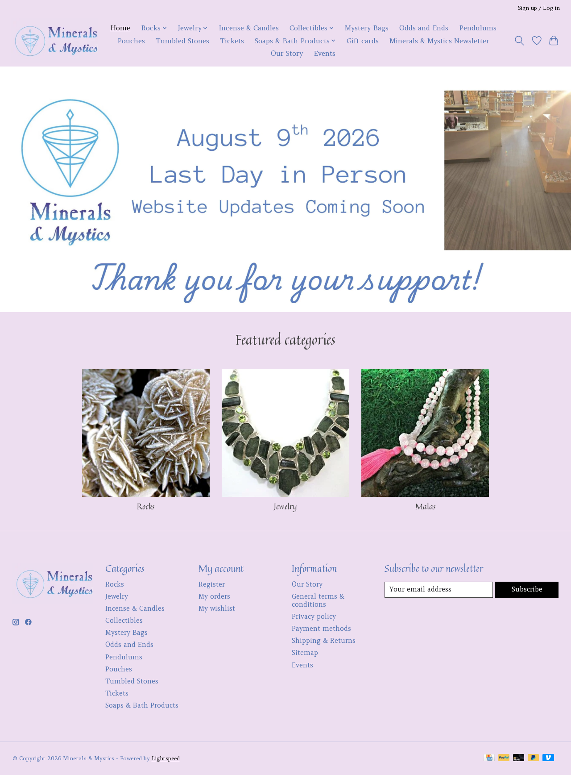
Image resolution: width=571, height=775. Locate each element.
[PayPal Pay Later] (533, 758)
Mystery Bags (367, 28)
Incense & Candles (249, 28)
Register (212, 584)
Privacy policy (314, 616)
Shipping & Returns (324, 641)
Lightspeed (166, 758)
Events (324, 53)
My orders (214, 596)
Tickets (232, 41)
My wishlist (217, 608)
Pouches (131, 41)
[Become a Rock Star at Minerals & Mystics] (54, 40)
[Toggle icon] (519, 41)
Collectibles (124, 621)
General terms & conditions (318, 600)
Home (120, 28)
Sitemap (305, 653)
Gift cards (363, 41)
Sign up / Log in (539, 7)
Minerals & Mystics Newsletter (439, 41)
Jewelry (285, 506)
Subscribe (527, 589)
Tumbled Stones (182, 41)
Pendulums (478, 28)
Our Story (287, 53)
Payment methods (321, 629)
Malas (425, 506)
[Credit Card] (489, 758)
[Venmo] (548, 758)
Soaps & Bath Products (141, 705)
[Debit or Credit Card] (519, 758)
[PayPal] (504, 758)
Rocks (145, 506)
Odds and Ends (423, 28)
